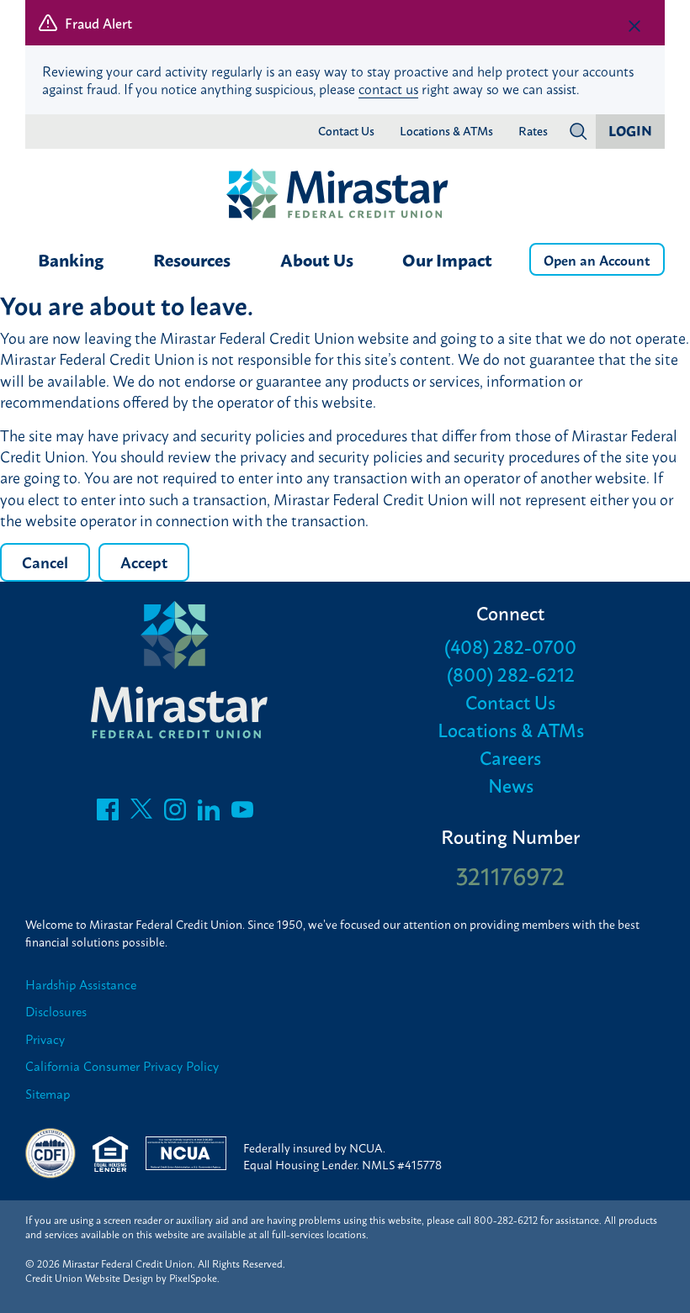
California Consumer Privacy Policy (122, 1066)
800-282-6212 (506, 1219)
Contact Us (346, 131)
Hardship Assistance (80, 984)
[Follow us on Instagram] (175, 813)
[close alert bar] (634, 26)
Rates (533, 131)
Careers (510, 757)
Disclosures (56, 1011)
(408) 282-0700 (510, 646)
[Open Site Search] (578, 131)
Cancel (45, 561)
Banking (71, 258)
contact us (388, 88)
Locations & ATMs (446, 131)
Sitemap (47, 1094)
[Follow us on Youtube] (242, 813)
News (510, 785)
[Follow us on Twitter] (141, 813)
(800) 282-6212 (511, 674)
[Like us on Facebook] (108, 813)
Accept (143, 561)
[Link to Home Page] (345, 195)
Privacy (45, 1039)
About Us (316, 258)
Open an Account (597, 259)
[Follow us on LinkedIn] (209, 813)
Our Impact (447, 258)
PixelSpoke (193, 1277)
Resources (192, 258)
